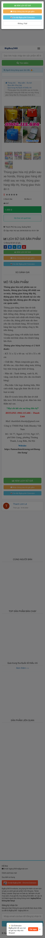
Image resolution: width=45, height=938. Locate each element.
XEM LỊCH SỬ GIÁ (23, 5)
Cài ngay (33, 929)
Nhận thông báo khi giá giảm (23, 11)
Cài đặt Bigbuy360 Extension (23, 17)
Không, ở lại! (22, 23)
